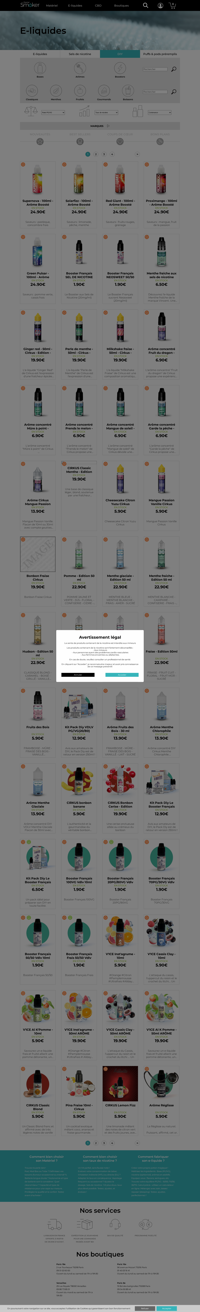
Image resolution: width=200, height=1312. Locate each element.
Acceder (122, 675)
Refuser (145, 1308)
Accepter (166, 1308)
